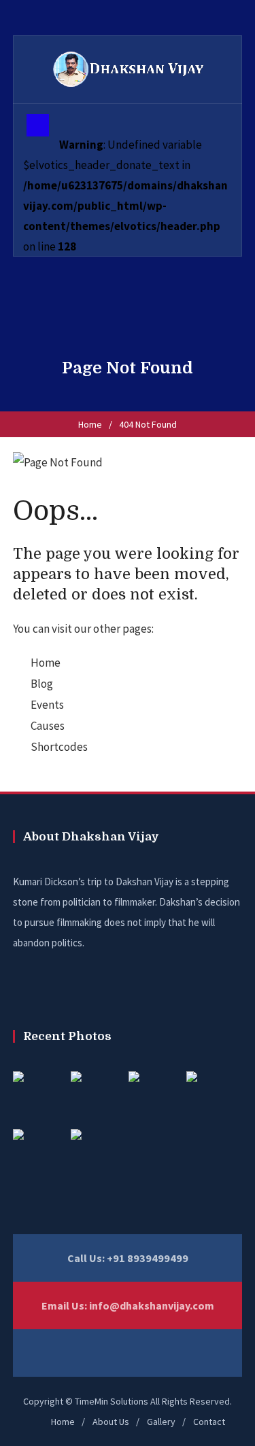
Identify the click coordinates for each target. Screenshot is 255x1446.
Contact (209, 1421)
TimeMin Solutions (111, 1401)
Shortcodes (59, 746)
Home (90, 424)
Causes (48, 725)
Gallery (161, 1421)
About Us (110, 1421)
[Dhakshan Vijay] (127, 69)
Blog (42, 683)
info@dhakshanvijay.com (151, 1305)
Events (47, 704)
